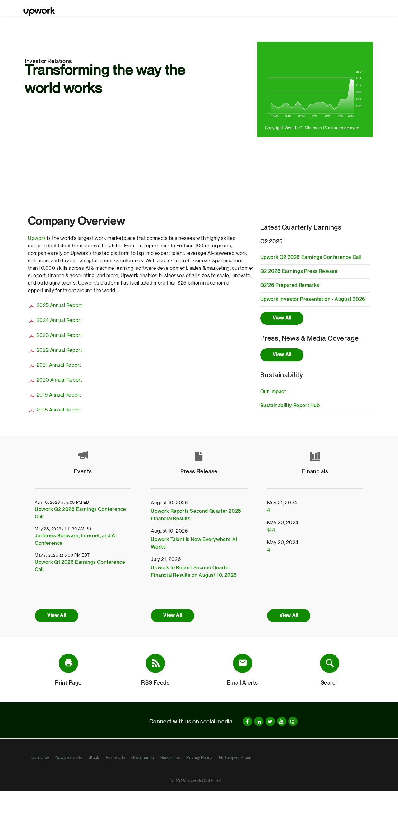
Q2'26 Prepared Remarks (289, 285)
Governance (142, 758)
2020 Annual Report (59, 380)
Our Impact (273, 391)
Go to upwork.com (235, 758)
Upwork (37, 238)
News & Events (68, 758)
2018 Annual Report (59, 410)
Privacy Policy (199, 758)
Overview (40, 758)
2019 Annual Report (59, 395)
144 (271, 530)
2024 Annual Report (59, 320)
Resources (170, 758)
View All (282, 318)
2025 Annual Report (59, 305)
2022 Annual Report (59, 350)
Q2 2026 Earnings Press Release (299, 271)
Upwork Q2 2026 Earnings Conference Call (310, 257)
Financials (115, 758)
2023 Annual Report (59, 335)
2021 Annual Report (59, 365)
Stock (94, 758)
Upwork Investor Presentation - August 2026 (312, 299)
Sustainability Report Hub (290, 405)
